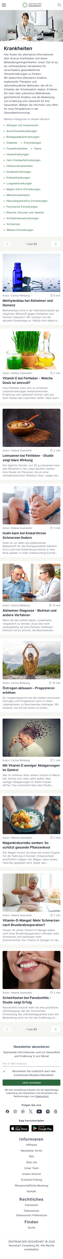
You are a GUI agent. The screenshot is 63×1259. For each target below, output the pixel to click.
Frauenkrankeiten (16, 148)
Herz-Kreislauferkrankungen (23, 160)
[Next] (55, 244)
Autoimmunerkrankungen (21, 131)
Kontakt (31, 1191)
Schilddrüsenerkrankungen (22, 218)
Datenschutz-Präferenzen (31, 1215)
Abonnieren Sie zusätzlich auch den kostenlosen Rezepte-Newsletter (34, 1073)
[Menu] (4, 5)
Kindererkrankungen (18, 171)
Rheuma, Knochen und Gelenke (25, 212)
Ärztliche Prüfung (31, 1179)
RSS (31, 1156)
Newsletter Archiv (31, 1150)
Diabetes (11, 142)
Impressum (31, 1204)
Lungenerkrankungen (19, 183)
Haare (37, 148)
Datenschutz (42, 1096)
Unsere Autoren (31, 1173)
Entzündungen (32, 142)
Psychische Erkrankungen (22, 206)
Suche (31, 1227)
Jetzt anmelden (31, 1082)
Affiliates (31, 1144)
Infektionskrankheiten (19, 166)
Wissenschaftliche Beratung (31, 1185)
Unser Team (31, 1168)
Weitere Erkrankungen (19, 230)
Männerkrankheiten (18, 195)
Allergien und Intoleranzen (22, 125)
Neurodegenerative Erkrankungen (26, 200)
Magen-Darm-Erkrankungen (23, 189)
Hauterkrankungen (17, 154)
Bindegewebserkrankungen (22, 136)
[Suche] (59, 5)
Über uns (31, 1162)
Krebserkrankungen (18, 177)
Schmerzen (13, 224)
